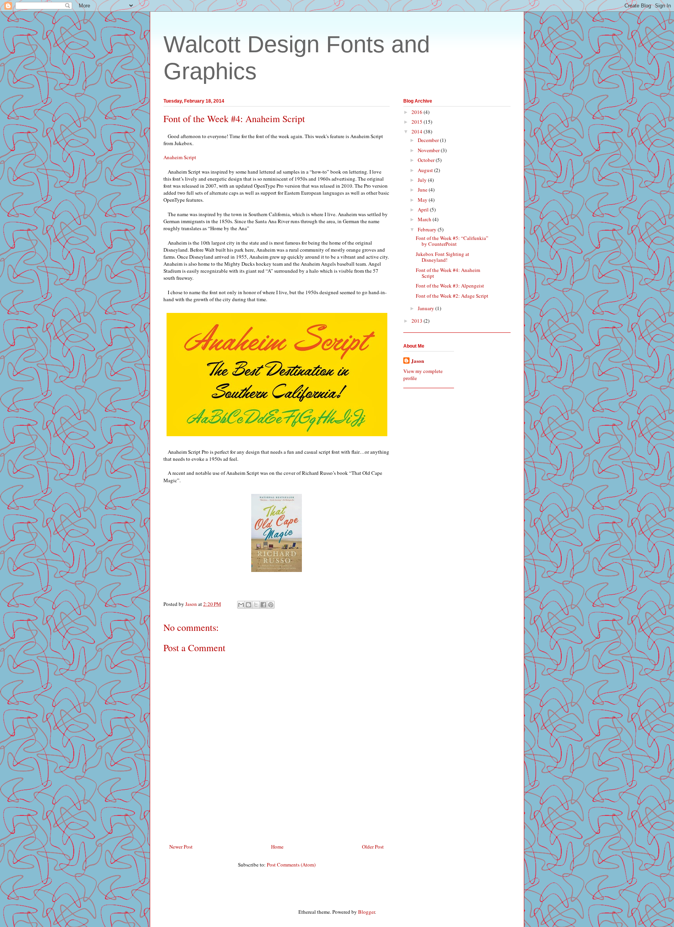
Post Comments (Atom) (291, 864)
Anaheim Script (179, 157)
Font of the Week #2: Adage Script (452, 295)
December (429, 140)
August (426, 170)
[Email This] (241, 605)
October (427, 159)
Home (277, 846)
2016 (417, 111)
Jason (417, 360)
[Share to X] (256, 605)
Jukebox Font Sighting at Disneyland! (442, 257)
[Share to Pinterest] (271, 605)
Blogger (366, 911)
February (428, 229)
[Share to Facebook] (263, 605)
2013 (417, 320)
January (426, 308)
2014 (417, 131)
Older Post (373, 846)
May (423, 199)
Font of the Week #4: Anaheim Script (448, 273)
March (425, 219)
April (424, 209)
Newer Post (181, 846)
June (423, 189)
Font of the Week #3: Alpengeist (450, 285)
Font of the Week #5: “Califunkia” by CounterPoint (452, 241)
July (423, 179)
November (429, 150)
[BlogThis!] (248, 605)
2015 (417, 121)
